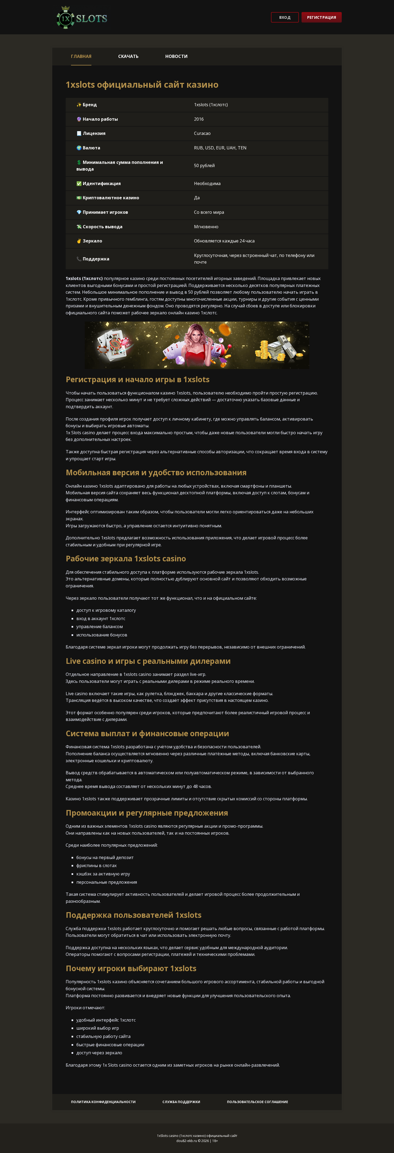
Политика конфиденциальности (103, 1102)
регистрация (321, 17)
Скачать (128, 56)
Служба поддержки (181, 1102)
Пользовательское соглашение (257, 1102)
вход (285, 17)
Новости (176, 56)
